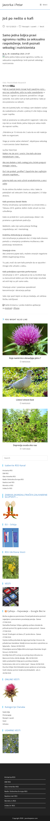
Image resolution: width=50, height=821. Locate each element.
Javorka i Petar (13, 5)
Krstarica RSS (7, 470)
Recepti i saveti (29, 26)
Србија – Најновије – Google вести (26, 611)
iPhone (16, 308)
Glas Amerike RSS (9, 476)
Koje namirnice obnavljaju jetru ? (25, 358)
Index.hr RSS (7, 488)
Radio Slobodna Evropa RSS (13, 479)
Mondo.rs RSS (8, 485)
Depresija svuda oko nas (25, 445)
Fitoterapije (7, 715)
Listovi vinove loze (25, 399)
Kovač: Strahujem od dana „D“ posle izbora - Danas (22, 634)
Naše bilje (6, 712)
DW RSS (5, 473)
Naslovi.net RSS (8, 482)
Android (8, 308)
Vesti (42, 26)
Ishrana (5, 724)
